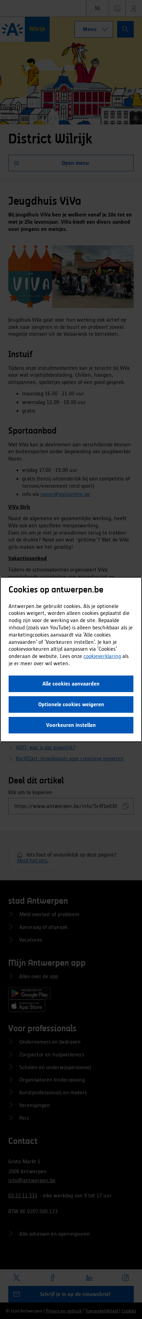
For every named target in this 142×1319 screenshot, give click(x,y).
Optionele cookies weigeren (71, 704)
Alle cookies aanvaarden (71, 684)
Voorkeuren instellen (71, 725)
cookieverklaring (102, 656)
